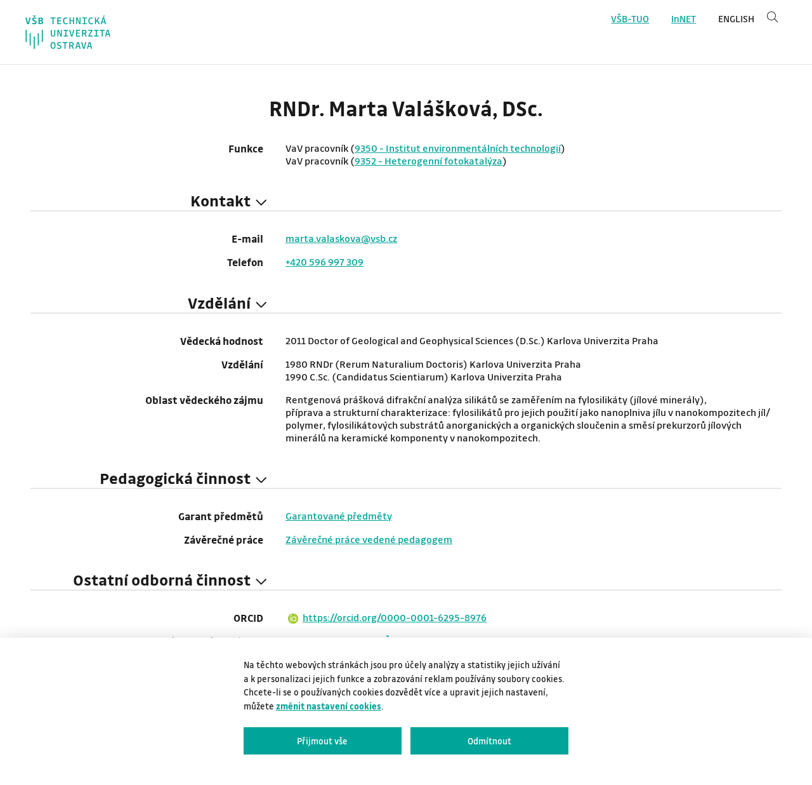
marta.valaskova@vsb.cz (341, 238)
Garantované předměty (338, 515)
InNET (683, 19)
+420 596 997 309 (324, 261)
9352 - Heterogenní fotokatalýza (428, 160)
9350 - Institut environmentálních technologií (458, 148)
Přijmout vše (322, 740)
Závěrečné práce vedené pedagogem (368, 539)
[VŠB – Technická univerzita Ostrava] (67, 32)
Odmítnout (489, 740)
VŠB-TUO (630, 19)
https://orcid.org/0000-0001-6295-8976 (395, 617)
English (736, 19)
